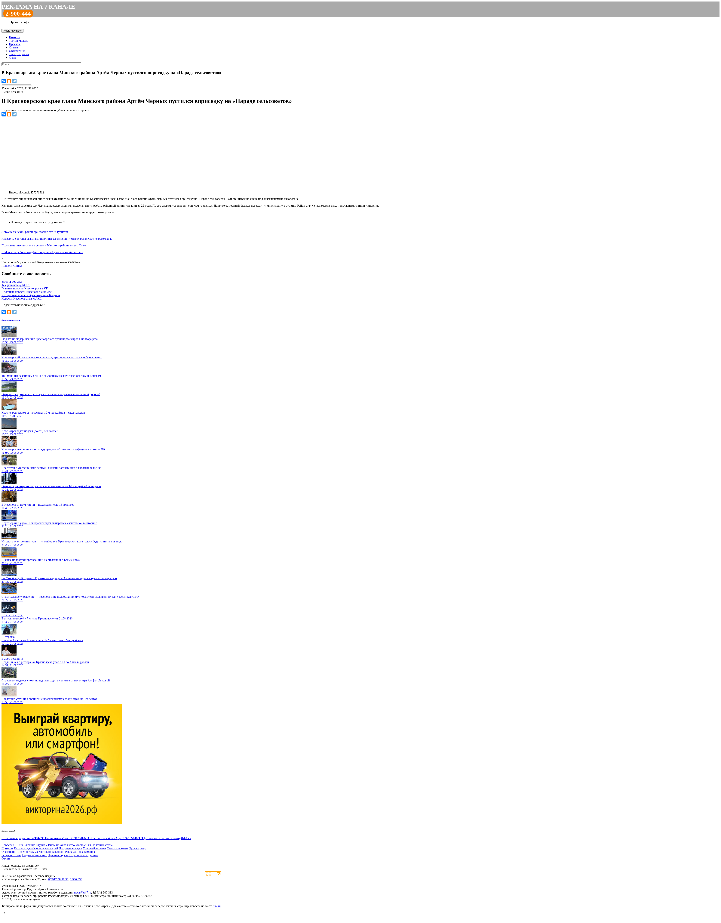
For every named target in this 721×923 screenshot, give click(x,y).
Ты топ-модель (18, 40)
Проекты (14, 44)
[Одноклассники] (9, 81)
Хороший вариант (94, 848)
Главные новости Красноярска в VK (25, 288)
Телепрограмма (19, 54)
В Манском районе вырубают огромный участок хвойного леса (42, 252)
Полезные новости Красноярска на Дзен (27, 291)
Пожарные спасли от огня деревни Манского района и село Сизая (44, 245)
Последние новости (11, 320)
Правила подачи (58, 855)
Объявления (17, 50)
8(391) (12, 281)
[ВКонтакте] (4, 81)
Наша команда (85, 851)
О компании (9, 851)
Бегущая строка (11, 855)
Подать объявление (34, 855)
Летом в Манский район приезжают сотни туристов (35, 231)
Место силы (83, 845)
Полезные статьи (102, 845)
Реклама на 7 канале (38, 6)
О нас (12, 57)
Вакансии (58, 851)
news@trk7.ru (21, 285)
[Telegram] (14, 81)
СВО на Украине (24, 845)
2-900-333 (76, 879)
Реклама (70, 851)
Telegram (7, 285)
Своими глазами (117, 848)
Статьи (13, 47)
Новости (14, 37)
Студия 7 (41, 845)
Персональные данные (83, 855)
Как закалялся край (45, 848)
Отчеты (6, 858)
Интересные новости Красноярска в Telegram (31, 295)
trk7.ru (217, 906)
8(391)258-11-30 (58, 879)
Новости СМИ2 (12, 265)
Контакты (44, 851)
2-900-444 (18, 13)
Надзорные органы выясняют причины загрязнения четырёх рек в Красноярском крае (57, 238)
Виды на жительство (61, 845)
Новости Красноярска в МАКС (22, 298)
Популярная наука (70, 848)
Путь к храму (137, 848)
